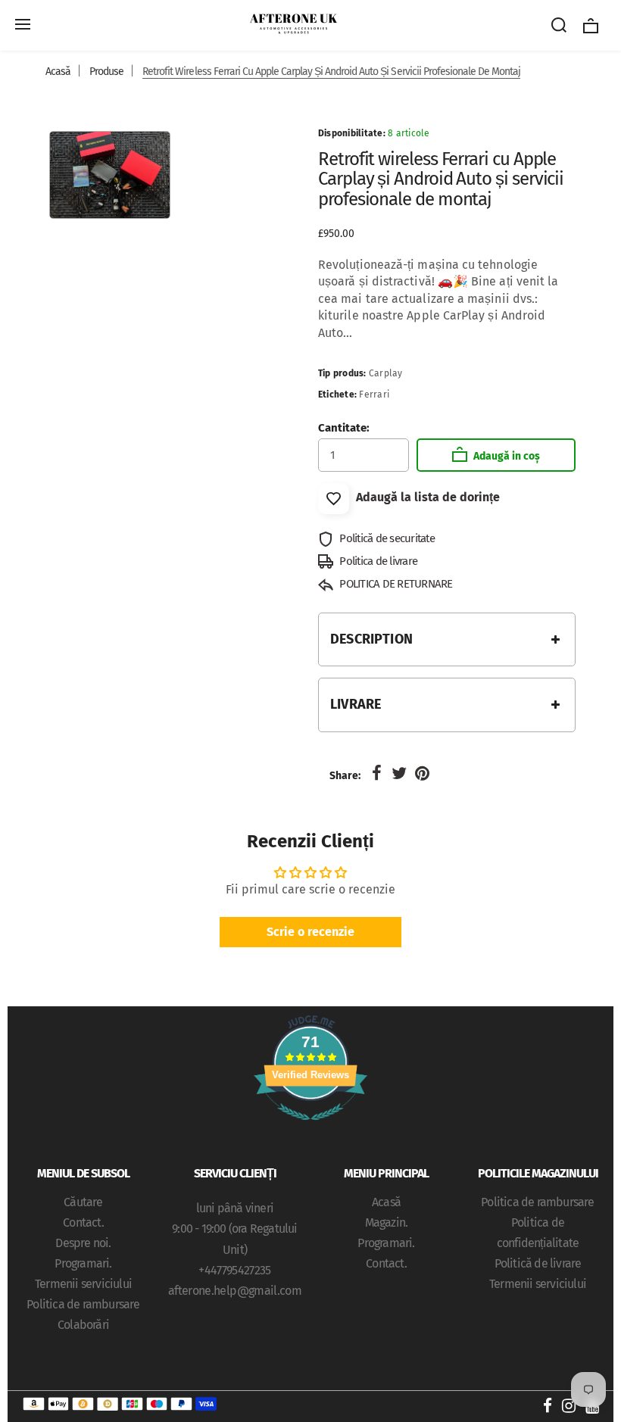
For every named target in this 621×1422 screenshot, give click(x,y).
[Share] (376, 773)
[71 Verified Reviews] (310, 1128)
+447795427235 (234, 1270)
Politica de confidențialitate (538, 1232)
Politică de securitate (386, 538)
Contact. (83, 1222)
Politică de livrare (538, 1263)
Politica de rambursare (83, 1304)
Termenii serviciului (83, 1284)
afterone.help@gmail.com (234, 1290)
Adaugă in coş (505, 456)
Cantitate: (344, 428)
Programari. (83, 1263)
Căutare (83, 1202)
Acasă (57, 71)
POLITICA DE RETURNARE (395, 584)
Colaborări (83, 1325)
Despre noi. (83, 1243)
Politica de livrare (377, 561)
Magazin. (386, 1222)
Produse (106, 71)
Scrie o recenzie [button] (310, 932)
